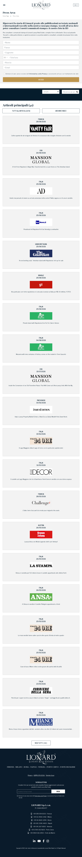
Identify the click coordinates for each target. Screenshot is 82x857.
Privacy (30, 775)
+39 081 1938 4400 (39, 823)
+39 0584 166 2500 (37, 832)
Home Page (6, 16)
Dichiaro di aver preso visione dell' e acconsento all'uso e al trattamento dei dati (42, 74)
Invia (58, 791)
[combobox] (41, 47)
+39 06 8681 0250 (40, 820)
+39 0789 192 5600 (38, 829)
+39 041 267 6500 (39, 826)
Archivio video (60, 111)
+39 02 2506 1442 (40, 816)
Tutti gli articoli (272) (21, 111)
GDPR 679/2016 (39, 775)
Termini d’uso (50, 775)
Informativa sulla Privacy (38, 73)
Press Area (15, 16)
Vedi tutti (41, 743)
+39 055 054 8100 (39, 813)
